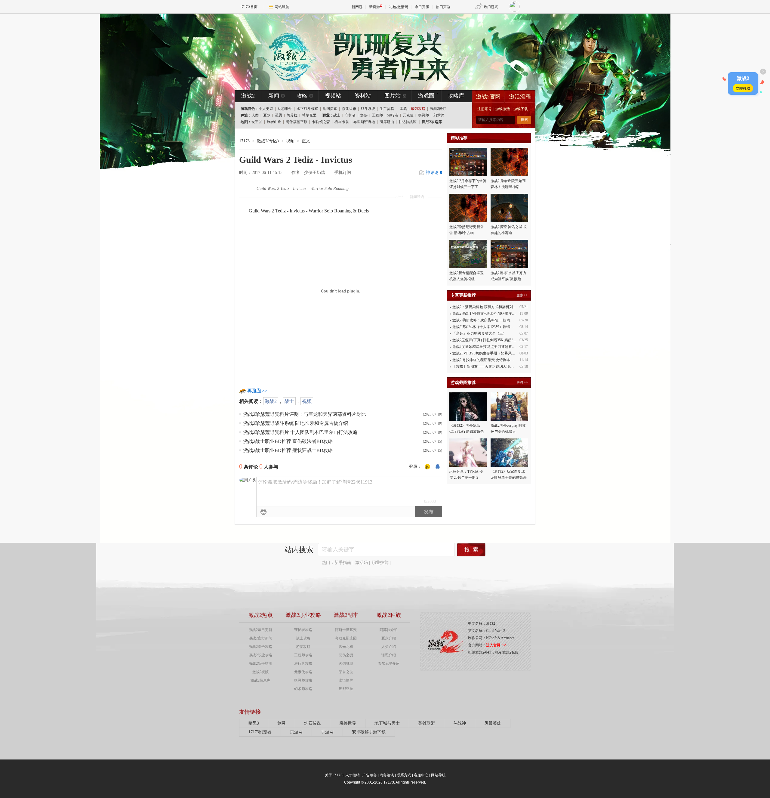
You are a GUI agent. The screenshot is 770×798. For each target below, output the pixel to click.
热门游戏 (491, 7)
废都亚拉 (346, 689)
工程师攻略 (303, 655)
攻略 (302, 96)
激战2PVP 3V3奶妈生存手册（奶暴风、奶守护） (491, 353)
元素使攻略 (303, 672)
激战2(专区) (268, 141)
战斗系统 (368, 109)
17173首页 (248, 7)
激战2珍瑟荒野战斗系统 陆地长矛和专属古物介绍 (295, 423)
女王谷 (256, 122)
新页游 (374, 7)
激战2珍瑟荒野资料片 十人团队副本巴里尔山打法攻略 (300, 432)
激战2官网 (488, 97)
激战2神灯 (438, 109)
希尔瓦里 (309, 115)
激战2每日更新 (260, 630)
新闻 (273, 96)
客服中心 (421, 775)
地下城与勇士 (387, 723)
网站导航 (282, 7)
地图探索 (330, 109)
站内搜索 (299, 550)
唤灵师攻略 (303, 680)
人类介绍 (388, 647)
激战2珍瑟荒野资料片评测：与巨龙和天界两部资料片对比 (304, 414)
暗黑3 (253, 723)
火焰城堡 (346, 663)
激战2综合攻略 (260, 647)
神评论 (434, 172)
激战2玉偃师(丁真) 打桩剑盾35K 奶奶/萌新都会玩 (491, 340)
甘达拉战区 (408, 122)
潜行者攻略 (303, 663)
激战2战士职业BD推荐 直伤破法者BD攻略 (288, 441)
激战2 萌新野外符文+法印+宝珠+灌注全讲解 (487, 313)
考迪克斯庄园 (346, 638)
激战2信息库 (260, 680)
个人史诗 (266, 109)
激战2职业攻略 (260, 655)
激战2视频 (260, 672)
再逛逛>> (257, 390)
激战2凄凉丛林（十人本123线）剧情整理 (484, 327)
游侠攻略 (303, 647)
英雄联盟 (426, 723)
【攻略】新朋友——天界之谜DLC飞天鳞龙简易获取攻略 (497, 366)
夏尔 (266, 115)
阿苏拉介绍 (389, 630)
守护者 (350, 115)
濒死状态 (349, 109)
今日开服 (422, 7)
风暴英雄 (492, 723)
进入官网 (493, 645)
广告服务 (369, 775)
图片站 (392, 96)
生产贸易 (387, 109)
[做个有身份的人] (427, 466)
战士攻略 (303, 638)
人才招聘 (352, 775)
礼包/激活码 (398, 7)
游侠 (364, 115)
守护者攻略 (303, 630)
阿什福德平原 (296, 122)
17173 (244, 141)
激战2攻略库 (432, 122)
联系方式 (404, 775)
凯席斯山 (387, 122)
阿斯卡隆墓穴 (346, 630)
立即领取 (743, 88)
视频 (307, 401)
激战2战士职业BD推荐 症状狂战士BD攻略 (288, 450)
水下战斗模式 (307, 109)
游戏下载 (520, 109)
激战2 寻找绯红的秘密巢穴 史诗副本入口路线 (488, 360)
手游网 (327, 732)
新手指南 (342, 562)
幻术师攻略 (303, 689)
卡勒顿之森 (321, 122)
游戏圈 (426, 96)
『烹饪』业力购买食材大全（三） (479, 333)
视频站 (333, 96)
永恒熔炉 (346, 680)
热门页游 (443, 7)
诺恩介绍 (388, 655)
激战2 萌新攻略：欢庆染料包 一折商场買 (484, 320)
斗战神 (459, 723)
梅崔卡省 (341, 122)
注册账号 (484, 109)
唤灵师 (423, 115)
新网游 (357, 7)
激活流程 (520, 97)
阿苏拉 (292, 115)
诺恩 (278, 115)
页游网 (296, 732)
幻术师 (438, 115)
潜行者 (392, 115)
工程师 (377, 115)
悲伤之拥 (346, 655)
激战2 (271, 401)
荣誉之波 (346, 672)
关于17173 (334, 775)
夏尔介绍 (388, 638)
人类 (255, 115)
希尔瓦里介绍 (388, 663)
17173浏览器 (260, 732)
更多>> (522, 295)
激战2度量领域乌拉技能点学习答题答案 (484, 347)
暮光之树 (346, 647)
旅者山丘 (274, 122)
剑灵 (281, 723)
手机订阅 (342, 172)
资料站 (363, 96)
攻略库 (456, 96)
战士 (336, 115)
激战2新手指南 (260, 663)
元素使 (408, 115)
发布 (428, 511)
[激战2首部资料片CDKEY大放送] (375, 51)
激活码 (361, 562)
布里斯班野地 (364, 122)
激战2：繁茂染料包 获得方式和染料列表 (484, 307)
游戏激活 (502, 109)
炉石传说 (312, 723)
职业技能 (380, 562)
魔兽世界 (347, 723)
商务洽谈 (387, 775)
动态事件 (285, 109)
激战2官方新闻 (260, 638)
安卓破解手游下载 (369, 732)
